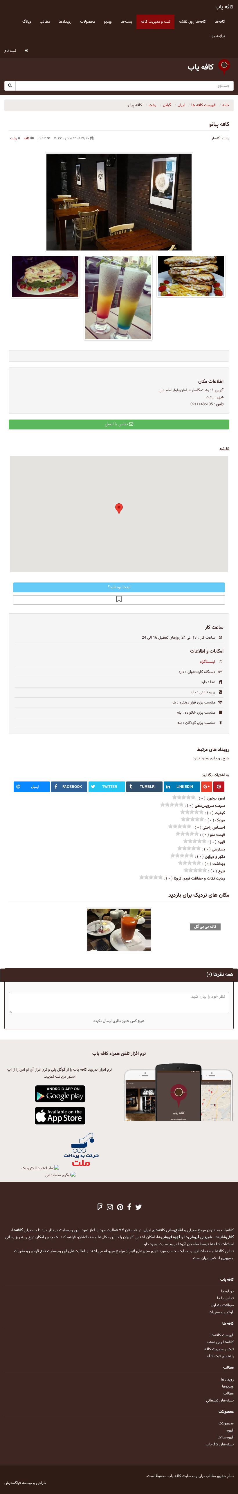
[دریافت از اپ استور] (60, 1116)
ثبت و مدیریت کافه (219, 1349)
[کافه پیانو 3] (191, 276)
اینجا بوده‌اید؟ (119, 587)
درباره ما (227, 1291)
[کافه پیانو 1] (118, 298)
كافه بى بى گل (205, 927)
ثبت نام (10, 51)
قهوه (230, 1430)
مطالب (228, 1393)
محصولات (226, 1423)
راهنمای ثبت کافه (220, 1356)
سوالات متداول (222, 1305)
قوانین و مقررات (221, 1312)
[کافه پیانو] (119, 202)
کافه (27, 138)
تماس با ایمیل (117, 424)
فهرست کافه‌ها (222, 1335)
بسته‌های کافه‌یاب (220, 1444)
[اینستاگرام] (110, 1208)
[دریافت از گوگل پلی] (60, 1094)
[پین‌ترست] (120, 1208)
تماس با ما (225, 1298)
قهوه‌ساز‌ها (225, 1437)
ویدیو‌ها (228, 1386)
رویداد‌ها (227, 1379)
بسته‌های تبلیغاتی (220, 1400)
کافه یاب (224, 7)
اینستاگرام (207, 662)
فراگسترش (12, 1483)
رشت (13, 138)
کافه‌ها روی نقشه (220, 1342)
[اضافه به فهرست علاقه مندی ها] (119, 600)
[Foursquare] (100, 1208)
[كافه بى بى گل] (119, 929)
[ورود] (26, 51)
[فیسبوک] (129, 1208)
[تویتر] (138, 1208)
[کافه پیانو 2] (45, 277)
